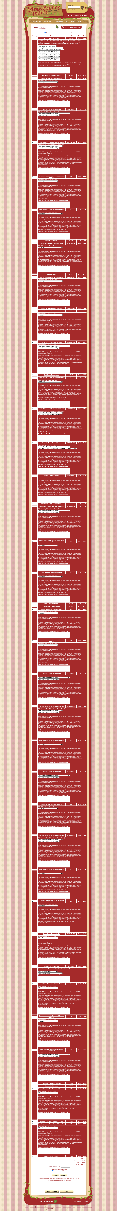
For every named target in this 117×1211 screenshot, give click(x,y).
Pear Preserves (51, 274)
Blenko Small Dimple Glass (51, 966)
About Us (69, 15)
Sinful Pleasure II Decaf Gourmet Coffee (51, 243)
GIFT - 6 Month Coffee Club (51, 38)
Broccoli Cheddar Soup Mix (51, 475)
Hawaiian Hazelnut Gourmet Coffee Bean (51, 78)
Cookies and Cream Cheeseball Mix (51, 503)
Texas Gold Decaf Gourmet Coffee (51, 109)
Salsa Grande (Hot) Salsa (51, 603)
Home (26, 1207)
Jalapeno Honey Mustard (51, 1156)
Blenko (73, 21)
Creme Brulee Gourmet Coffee (51, 934)
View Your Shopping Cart (72, 27)
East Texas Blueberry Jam (51, 375)
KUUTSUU (58, 1207)
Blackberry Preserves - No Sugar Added (51, 1121)
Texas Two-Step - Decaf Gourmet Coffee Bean (51, 209)
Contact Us (77, 15)
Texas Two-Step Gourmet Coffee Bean (51, 572)
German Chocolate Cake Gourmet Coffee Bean (51, 1088)
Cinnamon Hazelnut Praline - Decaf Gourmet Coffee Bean (51, 176)
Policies (84, 15)
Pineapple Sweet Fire (51, 240)
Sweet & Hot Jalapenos (51, 1086)
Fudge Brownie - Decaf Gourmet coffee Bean (51, 142)
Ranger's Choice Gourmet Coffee (51, 443)
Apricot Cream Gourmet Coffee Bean (51, 342)
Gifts (67, 21)
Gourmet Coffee (37, 21)
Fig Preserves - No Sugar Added (51, 75)
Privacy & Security (87, 1207)
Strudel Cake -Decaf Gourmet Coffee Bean (51, 311)
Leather (79, 21)
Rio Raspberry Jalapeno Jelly (51, 606)
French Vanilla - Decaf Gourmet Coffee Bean (51, 506)
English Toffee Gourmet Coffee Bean (51, 983)
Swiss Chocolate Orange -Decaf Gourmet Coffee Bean (51, 1050)
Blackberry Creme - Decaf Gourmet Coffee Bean (51, 1124)
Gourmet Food (47, 21)
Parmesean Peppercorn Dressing (51, 1083)
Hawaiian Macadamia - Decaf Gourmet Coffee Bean (51, 541)
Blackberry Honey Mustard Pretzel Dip (51, 308)
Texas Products (59, 21)
